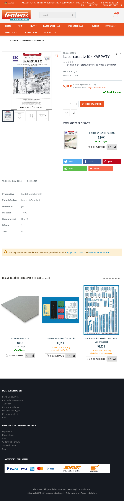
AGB (4, 438)
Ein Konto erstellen (112, 5)
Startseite (14, 41)
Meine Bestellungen (11, 410)
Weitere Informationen (12, 180)
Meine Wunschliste (10, 414)
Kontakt (5, 417)
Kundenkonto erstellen (12, 400)
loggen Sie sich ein (75, 252)
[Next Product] (120, 54)
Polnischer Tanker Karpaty (101, 132)
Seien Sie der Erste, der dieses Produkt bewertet (91, 64)
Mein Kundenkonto (11, 407)
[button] (57, 58)
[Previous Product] (116, 54)
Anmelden (93, 5)
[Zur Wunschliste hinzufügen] (109, 147)
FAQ (83, 5)
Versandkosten (9, 445)
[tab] (14, 181)
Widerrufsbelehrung (11, 441)
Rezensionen (32, 180)
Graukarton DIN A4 (20, 338)
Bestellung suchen (10, 396)
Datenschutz (7, 435)
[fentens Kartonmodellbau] (16, 15)
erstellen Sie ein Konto (98, 252)
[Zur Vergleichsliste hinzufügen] (114, 147)
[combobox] (57, 15)
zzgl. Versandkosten (97, 87)
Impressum (7, 431)
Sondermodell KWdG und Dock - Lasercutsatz (101, 340)
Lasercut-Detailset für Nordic (60, 338)
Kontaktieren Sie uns (110, 3)
